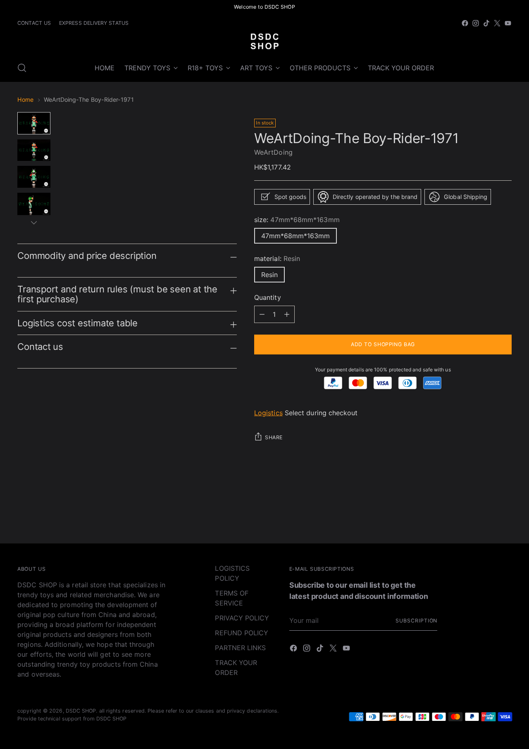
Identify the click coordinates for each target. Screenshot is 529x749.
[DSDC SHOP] (264, 41)
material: (277, 258)
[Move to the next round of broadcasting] (505, 515)
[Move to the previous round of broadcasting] (486, 515)
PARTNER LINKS (240, 648)
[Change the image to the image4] (33, 204)
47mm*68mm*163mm (295, 236)
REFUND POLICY (241, 633)
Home (25, 99)
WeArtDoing (273, 152)
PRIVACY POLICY (242, 618)
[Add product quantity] (262, 314)
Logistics (268, 413)
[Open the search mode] (22, 68)
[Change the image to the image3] (33, 177)
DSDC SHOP (81, 711)
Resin (269, 274)
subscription (416, 620)
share (274, 437)
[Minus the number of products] (286, 314)
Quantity (267, 297)
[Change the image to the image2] (33, 150)
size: (297, 219)
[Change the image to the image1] (33, 123)
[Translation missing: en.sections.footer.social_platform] (465, 23)
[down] (33, 222)
